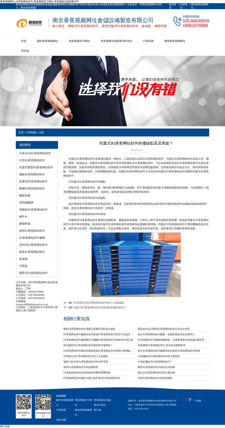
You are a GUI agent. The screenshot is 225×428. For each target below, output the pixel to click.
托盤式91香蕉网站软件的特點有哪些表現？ (100, 307)
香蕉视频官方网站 (79, 40)
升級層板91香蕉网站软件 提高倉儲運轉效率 (161, 345)
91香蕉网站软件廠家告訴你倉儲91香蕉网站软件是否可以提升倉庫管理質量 (99, 334)
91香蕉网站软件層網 (32, 237)
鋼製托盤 (24, 195)
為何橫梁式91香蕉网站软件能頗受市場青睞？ (88, 345)
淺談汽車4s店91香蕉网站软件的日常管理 (85, 361)
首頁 (23, 40)
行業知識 (148, 40)
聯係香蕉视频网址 (199, 6)
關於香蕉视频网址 (47, 40)
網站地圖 (5, 426)
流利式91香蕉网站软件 (33, 244)
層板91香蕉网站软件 (32, 174)
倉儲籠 (23, 258)
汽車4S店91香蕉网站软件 (35, 153)
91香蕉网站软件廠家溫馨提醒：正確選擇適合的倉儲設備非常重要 (173, 339)
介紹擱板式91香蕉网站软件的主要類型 (159, 356)
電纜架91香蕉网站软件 (33, 209)
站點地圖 (61, 419)
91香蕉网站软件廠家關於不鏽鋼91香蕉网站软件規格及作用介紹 (98, 339)
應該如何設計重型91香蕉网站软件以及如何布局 (164, 328)
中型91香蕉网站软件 (32, 160)
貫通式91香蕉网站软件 (33, 181)
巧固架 (23, 265)
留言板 (25, 50)
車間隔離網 (26, 202)
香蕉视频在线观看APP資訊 (116, 40)
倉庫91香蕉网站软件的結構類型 (80, 367)
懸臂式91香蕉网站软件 (33, 272)
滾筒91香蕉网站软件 (32, 230)
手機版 (198, 400)
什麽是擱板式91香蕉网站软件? (154, 361)
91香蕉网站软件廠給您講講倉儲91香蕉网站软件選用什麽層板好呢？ (99, 350)
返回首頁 (172, 6)
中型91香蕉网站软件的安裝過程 (155, 378)
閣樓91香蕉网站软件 (32, 188)
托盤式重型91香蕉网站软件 (36, 167)
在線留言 (183, 6)
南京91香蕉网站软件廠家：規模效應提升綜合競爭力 (166, 334)
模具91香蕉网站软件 (32, 251)
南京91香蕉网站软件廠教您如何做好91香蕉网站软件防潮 (169, 350)
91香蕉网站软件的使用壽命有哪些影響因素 (86, 372)
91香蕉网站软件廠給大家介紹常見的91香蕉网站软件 (92, 378)
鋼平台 (23, 216)
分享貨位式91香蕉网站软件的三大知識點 (98, 302)
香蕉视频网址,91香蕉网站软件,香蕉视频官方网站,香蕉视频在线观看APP (39, 1)
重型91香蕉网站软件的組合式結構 (156, 367)
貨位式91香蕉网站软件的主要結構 (156, 372)
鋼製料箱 (24, 223)
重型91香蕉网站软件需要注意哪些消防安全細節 (89, 328)
